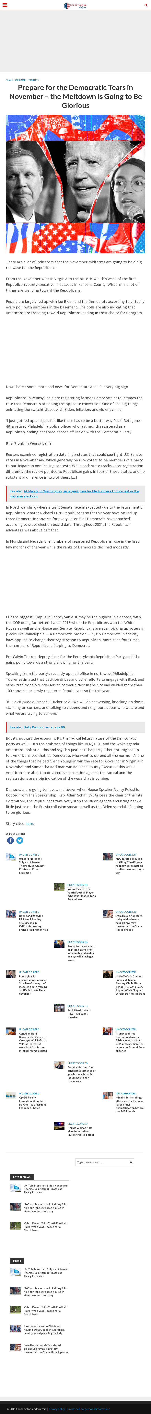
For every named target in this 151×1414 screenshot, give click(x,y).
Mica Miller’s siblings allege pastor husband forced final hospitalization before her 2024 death (130, 1104)
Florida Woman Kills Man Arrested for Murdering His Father (80, 1131)
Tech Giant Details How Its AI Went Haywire (79, 1013)
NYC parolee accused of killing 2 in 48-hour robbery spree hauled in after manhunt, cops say (130, 865)
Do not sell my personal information (88, 1409)
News (9, 80)
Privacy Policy (57, 1409)
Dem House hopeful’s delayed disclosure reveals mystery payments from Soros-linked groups (129, 922)
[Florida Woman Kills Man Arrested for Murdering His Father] (59, 1125)
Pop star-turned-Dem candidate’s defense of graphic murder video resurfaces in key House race (81, 1074)
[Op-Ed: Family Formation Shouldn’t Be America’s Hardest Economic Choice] (11, 1095)
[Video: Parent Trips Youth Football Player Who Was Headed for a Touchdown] (59, 886)
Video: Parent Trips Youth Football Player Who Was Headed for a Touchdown (81, 894)
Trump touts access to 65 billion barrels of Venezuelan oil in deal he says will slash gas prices (81, 953)
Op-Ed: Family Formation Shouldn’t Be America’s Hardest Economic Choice (32, 1102)
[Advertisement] (75, 41)
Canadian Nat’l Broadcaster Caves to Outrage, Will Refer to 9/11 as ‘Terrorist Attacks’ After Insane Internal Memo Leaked (33, 1042)
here (29, 823)
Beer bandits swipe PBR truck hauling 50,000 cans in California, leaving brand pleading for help (33, 922)
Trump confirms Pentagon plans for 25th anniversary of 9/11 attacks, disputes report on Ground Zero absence (130, 1042)
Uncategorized (29, 854)
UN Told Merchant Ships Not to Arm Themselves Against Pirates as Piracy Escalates (31, 865)
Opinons (20, 80)
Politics (34, 80)
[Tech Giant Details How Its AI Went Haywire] (59, 1008)
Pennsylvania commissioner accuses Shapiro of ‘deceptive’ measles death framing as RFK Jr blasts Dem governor (33, 985)
